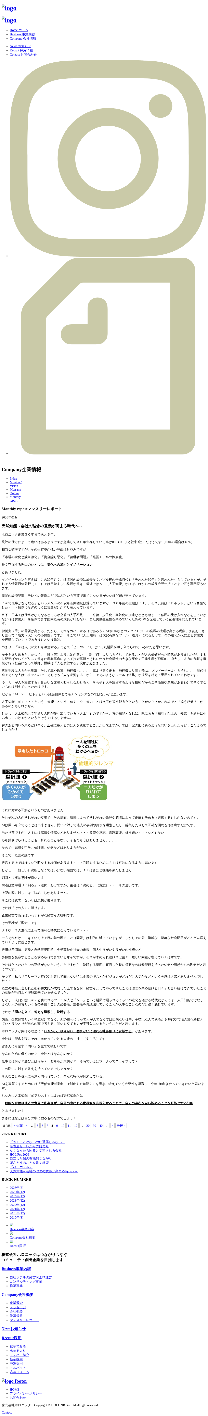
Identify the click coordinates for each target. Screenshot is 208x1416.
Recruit (12, 1338)
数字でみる (18, 1346)
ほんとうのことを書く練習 (29, 1162)
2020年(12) (17, 1213)
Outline (14, 493)
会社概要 (16, 1311)
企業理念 (16, 1303)
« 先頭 (18, 1125)
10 (62, 1125)
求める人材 (18, 1350)
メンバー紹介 (19, 1355)
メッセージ (18, 1307)
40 (101, 1125)
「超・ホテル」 (21, 1167)
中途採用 (16, 1363)
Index (13, 478)
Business (16, 1269)
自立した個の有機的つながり (31, 1158)
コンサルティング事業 (26, 1281)
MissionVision (16, 484)
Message (15, 489)
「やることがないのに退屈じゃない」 (37, 1142)
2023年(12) (17, 1200)
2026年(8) (16, 1187)
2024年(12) (17, 1196)
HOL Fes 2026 (19, 1154)
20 (88, 1125)
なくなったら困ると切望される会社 (36, 1150)
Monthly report (15, 498)
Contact (7, 1412)
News (14, 1329)
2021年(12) (17, 1209)
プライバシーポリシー (26, 1393)
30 (94, 1125)
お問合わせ (18, 1397)
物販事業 (16, 1286)
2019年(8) (16, 1217)
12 (75, 1125)
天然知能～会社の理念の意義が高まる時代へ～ (44, 1171)
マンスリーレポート (24, 1320)
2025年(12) (17, 1192)
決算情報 (16, 1315)
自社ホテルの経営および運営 (31, 1277)
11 (69, 1125)
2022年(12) (17, 1204)
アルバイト (18, 1367)
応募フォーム (19, 1372)
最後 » (121, 1125)
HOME (15, 1389)
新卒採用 (16, 1359)
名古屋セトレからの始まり (29, 1146)
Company (18, 1294)
